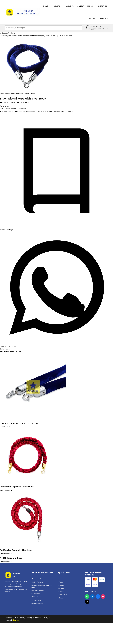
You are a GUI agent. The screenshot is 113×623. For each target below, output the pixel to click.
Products (56, 6)
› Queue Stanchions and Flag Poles (41, 586)
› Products (61, 585)
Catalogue (103, 18)
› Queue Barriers (37, 603)
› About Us (61, 582)
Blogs (90, 6)
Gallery (80, 6)
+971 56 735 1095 (99, 29)
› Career (61, 592)
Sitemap (15, 620)
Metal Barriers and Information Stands (23, 36)
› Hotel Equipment (37, 591)
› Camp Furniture (37, 579)
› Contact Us (62, 595)
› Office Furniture (37, 582)
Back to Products (7, 33)
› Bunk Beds (35, 594)
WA (87, 596)
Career (92, 18)
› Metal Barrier (36, 600)
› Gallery (61, 589)
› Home (60, 579)
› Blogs (60, 598)
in (92, 596)
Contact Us (101, 6)
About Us (69, 6)
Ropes (41, 36)
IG (103, 596)
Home (45, 6)
